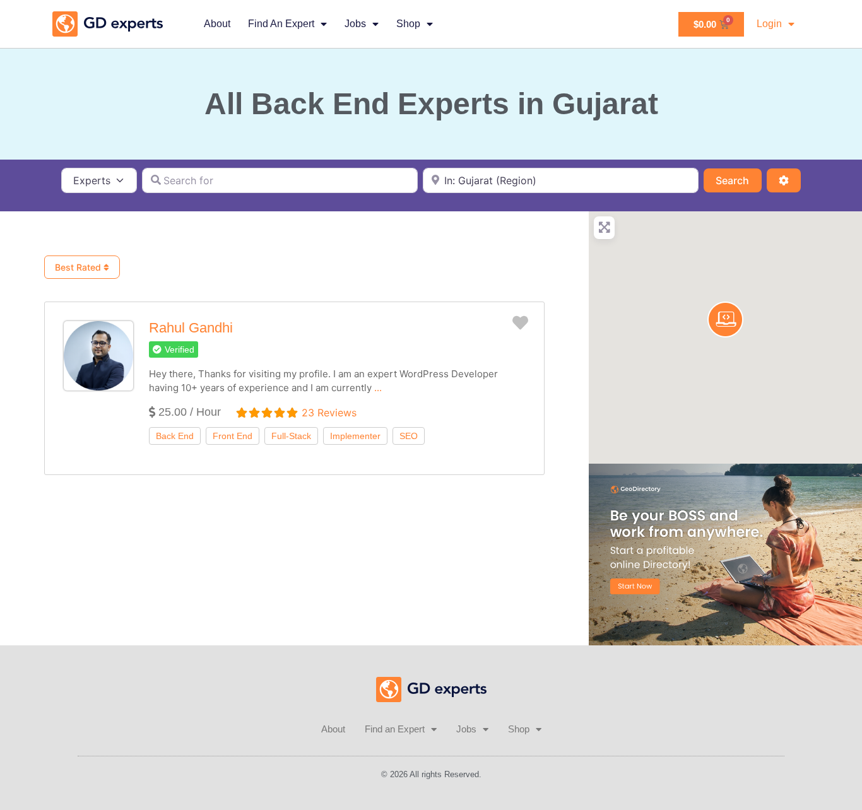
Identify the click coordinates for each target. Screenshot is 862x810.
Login (769, 23)
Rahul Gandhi (191, 328)
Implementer (355, 436)
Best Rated (79, 267)
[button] (173, 349)
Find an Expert (281, 23)
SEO (408, 436)
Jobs (355, 23)
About (217, 23)
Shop (408, 23)
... (378, 388)
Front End (232, 436)
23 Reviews (329, 412)
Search (738, 180)
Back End (175, 436)
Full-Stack (291, 436)
